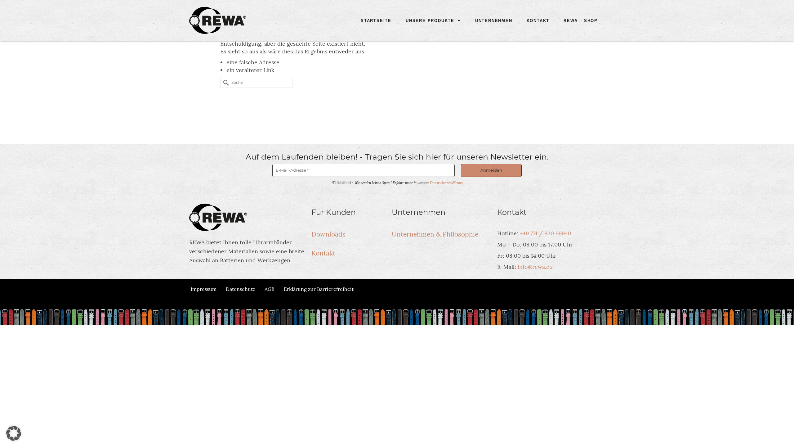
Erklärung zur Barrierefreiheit (319, 289)
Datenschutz (240, 289)
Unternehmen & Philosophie (435, 234)
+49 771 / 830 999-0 (545, 233)
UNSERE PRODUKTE (430, 20)
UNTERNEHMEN (493, 20)
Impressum (203, 289)
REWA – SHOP (581, 20)
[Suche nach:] (256, 82)
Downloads (328, 234)
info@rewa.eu (535, 266)
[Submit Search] (225, 82)
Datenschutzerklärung (446, 183)
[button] (433, 20)
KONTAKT (538, 20)
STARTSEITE (376, 20)
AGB (269, 289)
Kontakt (323, 253)
